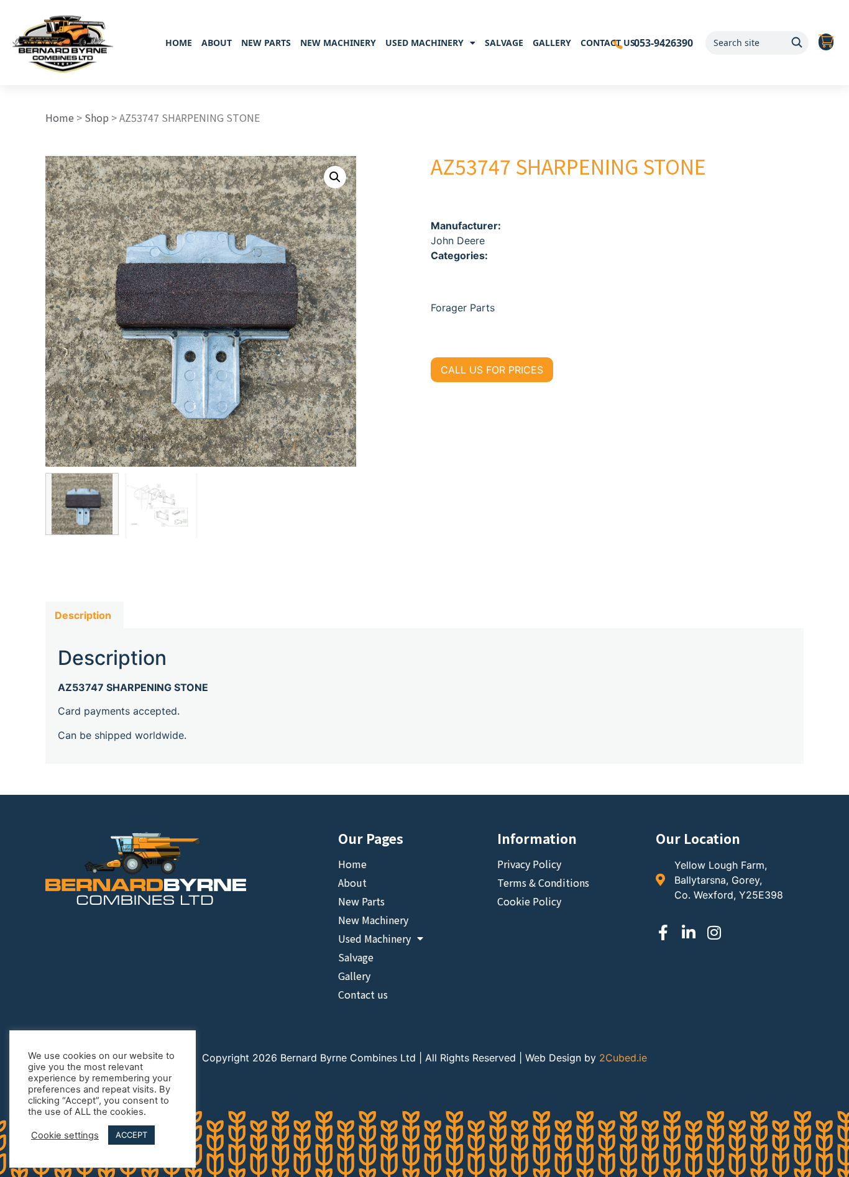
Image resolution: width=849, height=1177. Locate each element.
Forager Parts (463, 307)
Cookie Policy (529, 901)
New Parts (266, 42)
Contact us (608, 42)
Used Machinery (424, 42)
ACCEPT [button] (131, 1135)
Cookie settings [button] (65, 1135)
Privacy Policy (529, 864)
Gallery (552, 42)
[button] (335, 177)
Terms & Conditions (543, 882)
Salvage (504, 42)
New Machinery (338, 42)
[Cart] (826, 42)
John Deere (458, 240)
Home (178, 42)
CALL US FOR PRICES (492, 370)
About (216, 42)
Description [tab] (83, 615)
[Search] (797, 43)
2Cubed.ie (623, 1057)
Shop (97, 117)
